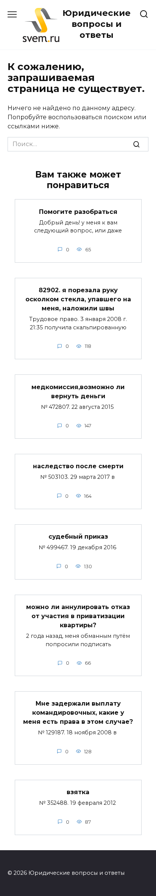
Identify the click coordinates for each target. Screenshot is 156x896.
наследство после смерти (78, 466)
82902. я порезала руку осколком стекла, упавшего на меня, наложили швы (78, 299)
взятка (78, 792)
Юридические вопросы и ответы (96, 24)
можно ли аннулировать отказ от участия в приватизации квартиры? (78, 616)
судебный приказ (78, 536)
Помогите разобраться (78, 211)
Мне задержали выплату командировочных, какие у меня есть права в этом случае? (78, 712)
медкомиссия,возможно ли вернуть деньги (78, 391)
